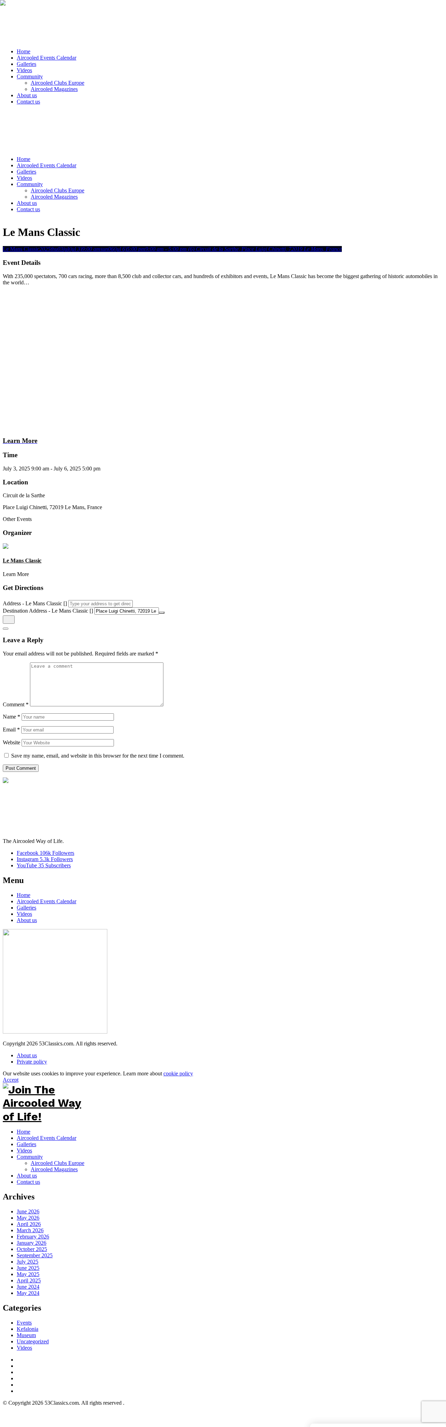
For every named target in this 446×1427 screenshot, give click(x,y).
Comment (16, 704)
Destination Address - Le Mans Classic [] (48, 611)
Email (11, 729)
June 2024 (28, 1287)
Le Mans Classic (22, 560)
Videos (24, 914)
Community (30, 1157)
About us (27, 920)
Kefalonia (27, 1329)
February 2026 (33, 1237)
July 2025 (27, 1262)
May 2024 (28, 1293)
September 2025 (35, 1255)
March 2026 (30, 1230)
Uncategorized (33, 1341)
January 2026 (31, 1243)
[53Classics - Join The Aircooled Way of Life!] (222, 23)
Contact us (28, 1182)
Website (11, 742)
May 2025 (28, 1274)
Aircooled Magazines (54, 1169)
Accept (10, 1080)
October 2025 (32, 1249)
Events (24, 1323)
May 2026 (28, 1218)
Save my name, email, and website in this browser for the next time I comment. (97, 756)
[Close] (5, 629)
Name (11, 717)
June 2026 (28, 1211)
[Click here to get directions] (9, 619)
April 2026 (29, 1224)
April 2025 (29, 1280)
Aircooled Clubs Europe (57, 1163)
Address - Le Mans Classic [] (35, 603)
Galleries (26, 908)
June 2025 (28, 1268)
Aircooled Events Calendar (46, 901)
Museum (26, 1335)
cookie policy (178, 1073)
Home (23, 895)
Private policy (32, 1062)
